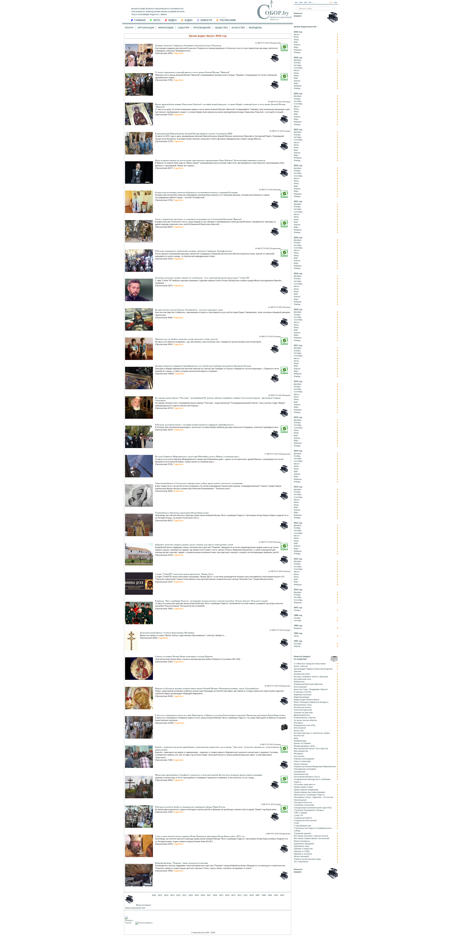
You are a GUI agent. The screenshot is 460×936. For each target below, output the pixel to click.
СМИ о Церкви (300, 813)
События (183, 27)
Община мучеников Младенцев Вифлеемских (315, 766)
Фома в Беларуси (302, 841)
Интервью (298, 723)
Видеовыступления (302, 694)
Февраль (298, 50)
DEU (305, 2)
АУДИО (188, 20)
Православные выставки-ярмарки (309, 792)
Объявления (299, 772)
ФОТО (156, 20)
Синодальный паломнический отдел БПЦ (313, 808)
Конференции (300, 741)
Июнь (296, 39)
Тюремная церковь (302, 833)
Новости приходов (302, 761)
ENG (301, 2)
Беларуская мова (302, 674)
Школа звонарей (301, 856)
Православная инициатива (306, 790)
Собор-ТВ (298, 815)
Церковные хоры (301, 846)
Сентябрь (298, 68)
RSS (331, 2)
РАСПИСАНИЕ (228, 20)
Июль (296, 37)
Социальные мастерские (305, 820)
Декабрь (297, 60)
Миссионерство (301, 751)
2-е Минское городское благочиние (310, 664)
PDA (335, 2)
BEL (296, 2)
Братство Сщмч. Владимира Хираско (311, 689)
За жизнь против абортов (305, 720)
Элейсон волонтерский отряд (307, 859)
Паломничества (301, 774)
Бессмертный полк (302, 679)
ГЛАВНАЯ (139, 20)
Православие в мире (303, 787)
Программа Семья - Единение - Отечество (313, 797)
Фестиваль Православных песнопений (311, 838)
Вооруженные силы (303, 705)
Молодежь (255, 27)
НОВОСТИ (206, 20)
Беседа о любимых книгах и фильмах (311, 676)
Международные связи (304, 746)
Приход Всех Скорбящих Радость (309, 795)
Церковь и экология (303, 854)
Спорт (296, 823)
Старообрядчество (302, 826)
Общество (221, 27)
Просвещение (202, 27)
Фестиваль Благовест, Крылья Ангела (311, 836)
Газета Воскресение (303, 710)
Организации (145, 27)
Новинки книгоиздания (304, 759)
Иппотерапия (300, 728)
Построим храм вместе (304, 784)
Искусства (238, 27)
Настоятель (299, 756)
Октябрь (298, 65)
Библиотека (299, 682)
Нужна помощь (301, 764)
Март (296, 47)
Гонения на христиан (303, 712)
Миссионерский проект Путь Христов (311, 748)
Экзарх (129, 27)
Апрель (297, 45)
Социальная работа (303, 818)
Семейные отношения (304, 805)
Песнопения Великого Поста (307, 777)
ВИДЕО (172, 20)
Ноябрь (297, 62)
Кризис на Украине (302, 743)
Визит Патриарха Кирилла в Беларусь (311, 702)
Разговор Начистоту (303, 802)
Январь (297, 52)
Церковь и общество (303, 849)
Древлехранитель (302, 715)
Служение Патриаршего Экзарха (309, 810)
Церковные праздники (304, 844)
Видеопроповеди (301, 697)
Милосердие (166, 27)
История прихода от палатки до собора (312, 733)
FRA (310, 2)
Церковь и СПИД (301, 851)
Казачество (299, 735)
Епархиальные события (305, 717)
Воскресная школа (302, 707)
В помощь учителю (302, 692)
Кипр (296, 738)
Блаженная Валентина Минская (308, 684)
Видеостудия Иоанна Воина (306, 699)
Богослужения (300, 687)
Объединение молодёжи (305, 769)
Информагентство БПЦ (304, 725)
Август (297, 34)
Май (296, 42)
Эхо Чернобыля (301, 861)
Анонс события (301, 666)
